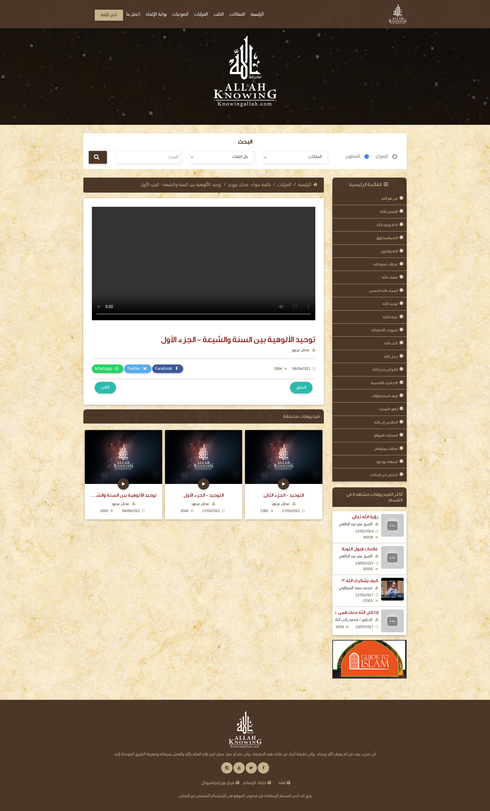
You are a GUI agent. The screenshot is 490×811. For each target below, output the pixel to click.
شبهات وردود (387, 462)
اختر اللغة (109, 15)
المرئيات (284, 185)
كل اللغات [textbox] (240, 157)
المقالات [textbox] (315, 157)
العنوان (382, 156)
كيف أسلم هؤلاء (384, 396)
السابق (301, 387)
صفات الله (390, 277)
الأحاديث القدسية (384, 383)
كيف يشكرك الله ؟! (360, 580)
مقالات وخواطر (386, 448)
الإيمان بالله (389, 211)
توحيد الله (390, 304)
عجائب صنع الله (385, 264)
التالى (105, 387)
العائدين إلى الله (386, 422)
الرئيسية (304, 185)
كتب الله (391, 343)
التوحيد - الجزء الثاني (283, 495)
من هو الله (389, 198)
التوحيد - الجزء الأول (203, 495)
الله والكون (389, 251)
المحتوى (352, 156)
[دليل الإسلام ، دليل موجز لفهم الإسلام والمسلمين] (369, 659)
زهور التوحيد (388, 409)
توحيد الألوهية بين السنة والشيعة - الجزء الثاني (123, 495)
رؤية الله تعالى (365, 516)
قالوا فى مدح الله (385, 369)
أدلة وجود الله (387, 225)
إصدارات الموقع (386, 435)
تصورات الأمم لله (384, 330)
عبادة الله (390, 317)
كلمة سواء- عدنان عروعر (249, 185)
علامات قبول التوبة (360, 548)
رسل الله (391, 356)
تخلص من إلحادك (384, 475)
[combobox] (295, 157)
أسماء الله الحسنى (383, 290)
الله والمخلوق (387, 238)
